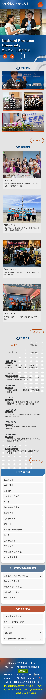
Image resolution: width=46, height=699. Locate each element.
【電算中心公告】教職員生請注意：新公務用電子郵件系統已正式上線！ (22, 379)
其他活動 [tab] (33, 352)
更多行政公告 (36, 460)
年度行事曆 (9, 485)
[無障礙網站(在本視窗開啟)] (23, 671)
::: (1, 63)
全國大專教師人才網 (13, 616)
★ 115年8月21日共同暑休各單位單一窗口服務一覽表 (22, 427)
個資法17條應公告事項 (26, 693)
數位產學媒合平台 (12, 496)
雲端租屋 (8, 524)
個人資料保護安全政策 (14, 686)
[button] (39, 5)
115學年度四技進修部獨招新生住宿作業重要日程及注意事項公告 (22, 440)
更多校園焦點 (37, 140)
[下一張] (12, 56)
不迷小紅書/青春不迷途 (14, 622)
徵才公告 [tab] (13, 352)
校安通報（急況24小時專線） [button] (17, 576)
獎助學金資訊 (10, 518)
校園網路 (8, 491)
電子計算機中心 (11, 375)
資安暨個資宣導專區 (13, 552)
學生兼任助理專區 (12, 507)
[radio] (41, 56)
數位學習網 (9, 480)
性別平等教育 (10, 598)
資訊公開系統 (10, 546)
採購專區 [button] (8, 633)
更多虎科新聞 (37, 332)
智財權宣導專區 (11, 557)
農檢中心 (8, 502)
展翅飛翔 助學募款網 (13, 529)
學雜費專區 (9, 513)
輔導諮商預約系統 (12, 592)
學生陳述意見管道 (12, 581)
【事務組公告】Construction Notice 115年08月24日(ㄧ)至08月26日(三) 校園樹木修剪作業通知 (22, 366)
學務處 (9, 388)
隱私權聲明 (31, 686)
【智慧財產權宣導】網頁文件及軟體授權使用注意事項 (22, 452)
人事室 (9, 424)
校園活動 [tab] (33, 345)
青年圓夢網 (9, 627)
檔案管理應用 (10, 541)
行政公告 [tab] (13, 345)
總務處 (9, 363)
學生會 (7, 535)
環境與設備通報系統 (13, 587)
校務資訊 (8, 674)
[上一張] (5, 56)
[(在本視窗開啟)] (23, 4)
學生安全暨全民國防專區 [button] (15, 638)
